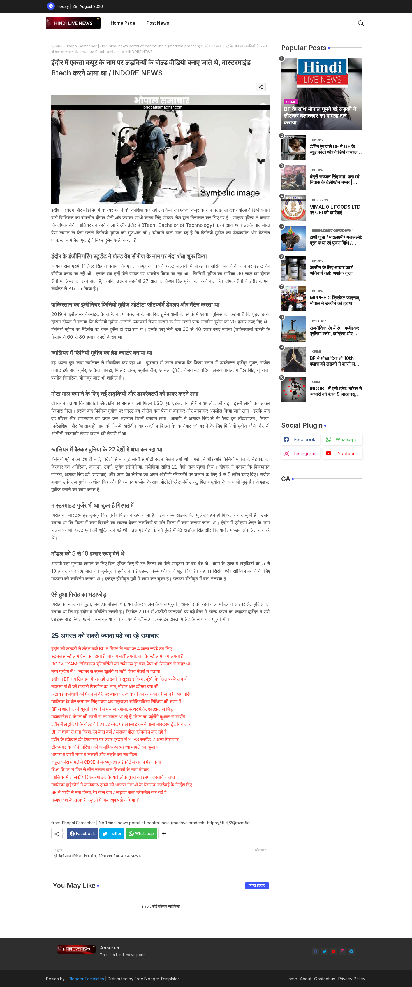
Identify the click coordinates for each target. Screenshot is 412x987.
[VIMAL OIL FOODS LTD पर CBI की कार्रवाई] (293, 208)
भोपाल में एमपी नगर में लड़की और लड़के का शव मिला (94, 754)
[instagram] (342, 951)
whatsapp (346, 439)
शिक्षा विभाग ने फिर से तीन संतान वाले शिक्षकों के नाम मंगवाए (100, 769)
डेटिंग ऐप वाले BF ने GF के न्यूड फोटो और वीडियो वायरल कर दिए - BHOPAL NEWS (335, 149)
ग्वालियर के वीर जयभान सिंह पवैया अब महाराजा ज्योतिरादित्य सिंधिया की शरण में (116, 701)
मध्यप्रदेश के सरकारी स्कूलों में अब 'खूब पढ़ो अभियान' (95, 800)
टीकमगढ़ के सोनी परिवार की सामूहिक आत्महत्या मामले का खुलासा (105, 747)
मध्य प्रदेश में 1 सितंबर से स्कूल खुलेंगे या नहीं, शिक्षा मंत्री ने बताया (105, 671)
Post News (158, 23)
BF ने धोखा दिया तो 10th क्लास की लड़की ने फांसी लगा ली (334, 361)
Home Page (123, 23)
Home (291, 978)
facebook (304, 439)
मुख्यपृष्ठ (56, 46)
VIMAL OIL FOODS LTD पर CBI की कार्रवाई (335, 209)
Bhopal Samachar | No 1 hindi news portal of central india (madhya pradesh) (133, 46)
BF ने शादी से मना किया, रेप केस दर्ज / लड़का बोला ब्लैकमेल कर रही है (108, 732)
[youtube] (333, 951)
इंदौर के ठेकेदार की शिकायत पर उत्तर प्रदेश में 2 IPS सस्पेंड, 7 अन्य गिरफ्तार (115, 739)
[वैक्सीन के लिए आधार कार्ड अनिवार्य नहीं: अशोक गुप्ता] (293, 268)
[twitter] (324, 951)
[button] (361, 23)
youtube (347, 453)
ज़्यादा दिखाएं (257, 885)
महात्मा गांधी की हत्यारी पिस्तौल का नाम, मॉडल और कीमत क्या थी (104, 686)
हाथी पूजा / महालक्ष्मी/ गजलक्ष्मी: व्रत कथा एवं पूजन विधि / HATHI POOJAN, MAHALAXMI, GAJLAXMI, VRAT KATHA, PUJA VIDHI (336, 240)
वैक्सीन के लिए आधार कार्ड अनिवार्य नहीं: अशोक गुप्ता (331, 270)
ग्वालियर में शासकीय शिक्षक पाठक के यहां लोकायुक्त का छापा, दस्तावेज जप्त (113, 777)
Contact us (324, 978)
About (305, 978)
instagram (304, 453)
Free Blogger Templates (157, 978)
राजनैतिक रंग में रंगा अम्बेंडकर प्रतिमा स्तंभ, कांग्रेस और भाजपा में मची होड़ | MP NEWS (334, 331)
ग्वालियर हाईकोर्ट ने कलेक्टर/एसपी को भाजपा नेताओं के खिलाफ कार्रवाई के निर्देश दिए (121, 785)
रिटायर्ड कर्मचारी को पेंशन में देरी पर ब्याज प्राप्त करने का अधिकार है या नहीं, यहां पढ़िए (121, 694)
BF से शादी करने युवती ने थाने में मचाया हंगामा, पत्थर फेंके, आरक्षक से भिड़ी (112, 709)
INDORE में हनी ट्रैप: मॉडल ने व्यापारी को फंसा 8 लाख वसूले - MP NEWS (336, 391)
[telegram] (351, 951)
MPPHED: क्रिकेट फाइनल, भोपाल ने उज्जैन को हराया (335, 300)
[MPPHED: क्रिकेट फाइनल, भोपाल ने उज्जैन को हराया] (293, 298)
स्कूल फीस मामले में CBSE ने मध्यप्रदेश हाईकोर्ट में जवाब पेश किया (106, 762)
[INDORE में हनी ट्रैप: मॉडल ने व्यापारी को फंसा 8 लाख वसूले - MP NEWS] (293, 389)
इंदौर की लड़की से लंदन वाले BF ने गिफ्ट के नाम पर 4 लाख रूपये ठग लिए (111, 648)
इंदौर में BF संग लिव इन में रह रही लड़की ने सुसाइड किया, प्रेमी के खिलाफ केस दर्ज (119, 679)
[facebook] (315, 951)
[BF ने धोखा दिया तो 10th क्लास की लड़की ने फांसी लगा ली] (293, 359)
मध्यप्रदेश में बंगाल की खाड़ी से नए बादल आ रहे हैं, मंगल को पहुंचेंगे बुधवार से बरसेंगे (118, 717)
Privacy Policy (351, 978)
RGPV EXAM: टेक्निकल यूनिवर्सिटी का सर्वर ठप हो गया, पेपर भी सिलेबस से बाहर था (120, 664)
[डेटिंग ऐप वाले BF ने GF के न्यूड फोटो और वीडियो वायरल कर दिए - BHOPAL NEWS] (293, 147)
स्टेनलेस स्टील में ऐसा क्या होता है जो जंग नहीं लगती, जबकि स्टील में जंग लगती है (117, 656)
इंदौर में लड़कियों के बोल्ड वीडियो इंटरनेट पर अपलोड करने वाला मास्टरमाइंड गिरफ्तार (121, 724)
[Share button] (163, 833)
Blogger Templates (86, 978)
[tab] (123, 23)
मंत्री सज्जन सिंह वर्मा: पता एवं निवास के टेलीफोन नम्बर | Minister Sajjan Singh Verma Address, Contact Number (334, 179)
